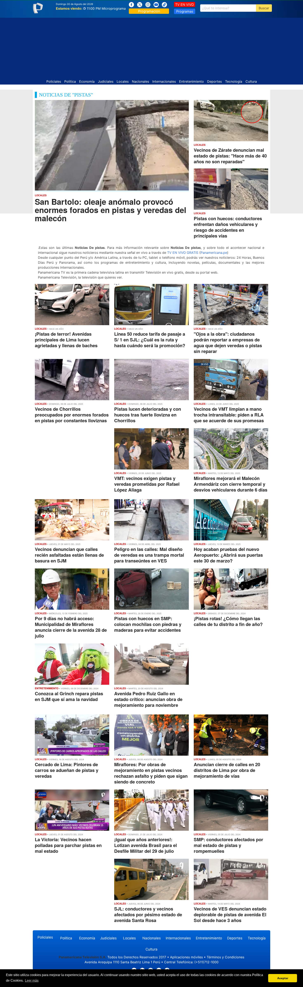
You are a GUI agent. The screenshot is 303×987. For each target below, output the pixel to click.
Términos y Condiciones (225, 957)
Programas (184, 11)
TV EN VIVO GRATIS (182, 253)
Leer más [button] (32, 980)
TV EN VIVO (184, 4)
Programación (149, 11)
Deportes (214, 81)
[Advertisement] (151, 46)
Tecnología (233, 81)
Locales (123, 81)
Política (70, 81)
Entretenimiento (191, 81)
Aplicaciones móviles (186, 957)
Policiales (53, 81)
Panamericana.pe (214, 253)
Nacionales (140, 81)
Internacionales (164, 81)
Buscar (264, 8)
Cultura (251, 81)
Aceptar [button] (282, 978)
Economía (87, 81)
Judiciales (105, 81)
